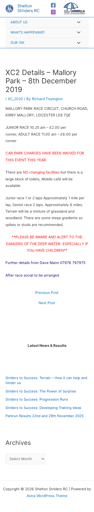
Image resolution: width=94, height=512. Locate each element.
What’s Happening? (27, 32)
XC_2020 (15, 99)
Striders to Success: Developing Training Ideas (43, 408)
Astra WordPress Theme (47, 496)
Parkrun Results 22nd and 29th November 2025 (44, 416)
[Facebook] (53, 5)
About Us (18, 22)
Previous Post (46, 293)
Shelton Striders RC (28, 8)
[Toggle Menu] (77, 22)
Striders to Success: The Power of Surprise (40, 391)
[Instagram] (53, 12)
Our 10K (17, 43)
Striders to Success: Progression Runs (36, 399)
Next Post (47, 303)
